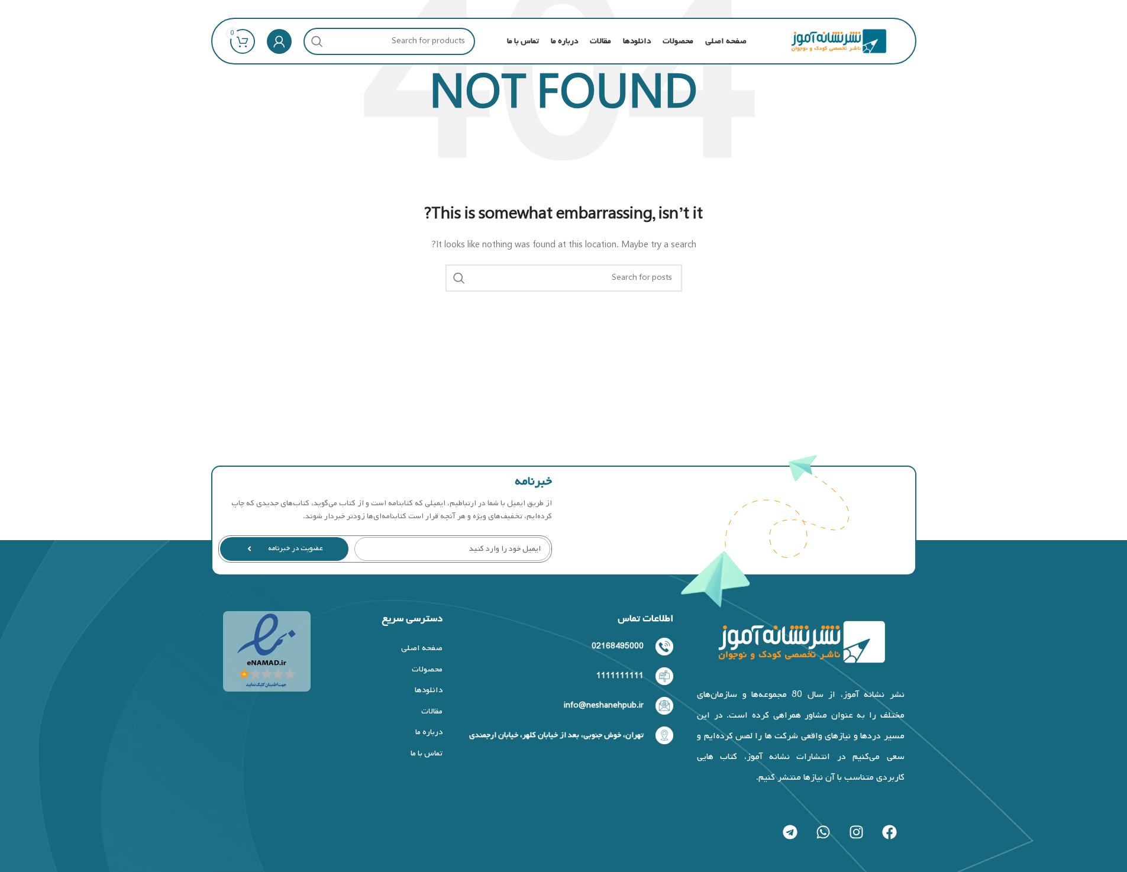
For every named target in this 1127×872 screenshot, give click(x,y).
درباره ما (428, 732)
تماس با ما (426, 753)
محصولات (427, 669)
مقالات (431, 711)
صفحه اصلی (421, 648)
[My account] (279, 41)
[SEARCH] (317, 41)
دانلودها (428, 690)
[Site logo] (838, 41)
